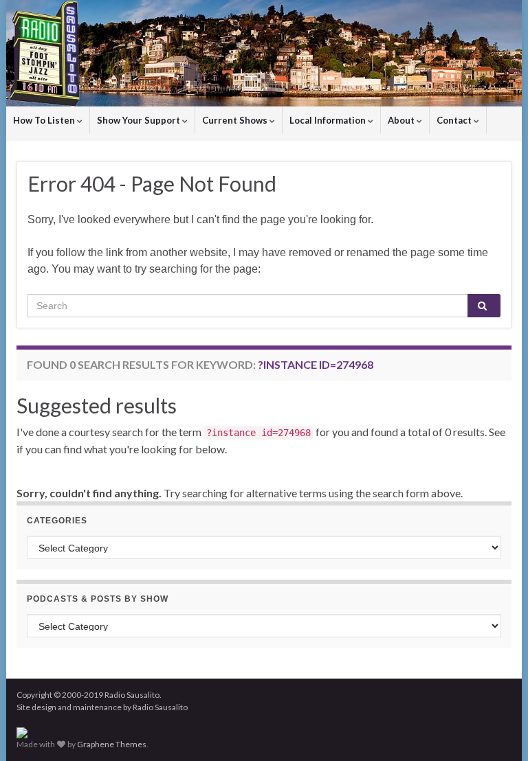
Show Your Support (139, 120)
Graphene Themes (111, 744)
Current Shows (236, 120)
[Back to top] (497, 730)
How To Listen (45, 120)
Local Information (328, 120)
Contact (455, 120)
